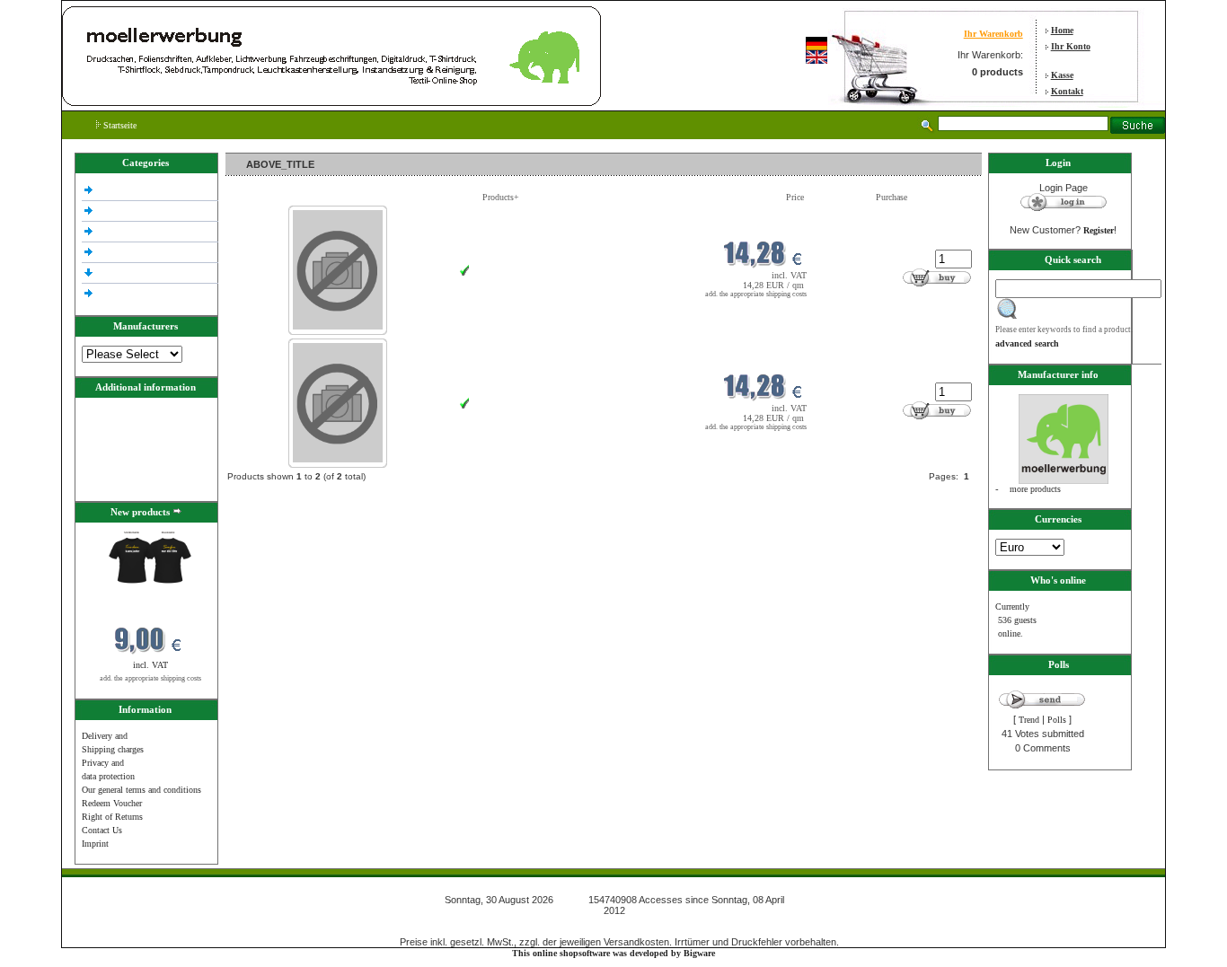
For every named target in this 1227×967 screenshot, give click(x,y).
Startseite (119, 125)
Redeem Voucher (112, 803)
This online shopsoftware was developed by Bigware (613, 953)
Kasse (1062, 75)
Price (795, 197)
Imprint (95, 843)
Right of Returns (112, 817)
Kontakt (1067, 91)
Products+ (500, 197)
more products (1035, 489)
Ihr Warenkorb (993, 34)
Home (1062, 30)
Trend (1029, 720)
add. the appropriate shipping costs (150, 678)
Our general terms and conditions (141, 790)
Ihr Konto (1070, 46)
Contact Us (102, 830)
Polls (1056, 720)
